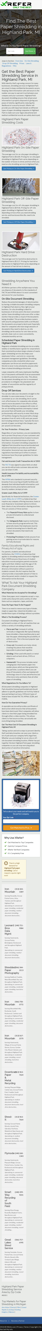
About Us (3, 1321)
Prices (21, 63)
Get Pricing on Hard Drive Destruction (17, 271)
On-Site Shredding (31, 61)
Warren (11, 1312)
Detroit (13, 1307)
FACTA (8, 465)
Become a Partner (17, 1321)
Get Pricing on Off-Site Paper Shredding (18, 222)
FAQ (14, 66)
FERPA (17, 554)
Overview (19, 61)
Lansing (11, 1310)
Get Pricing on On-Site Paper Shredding (17, 168)
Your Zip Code (8, 817)
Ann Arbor (5, 1307)
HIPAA (7, 479)
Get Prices (29, 51)
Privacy (20, 1327)
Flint (18, 1307)
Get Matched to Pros (20, 827)
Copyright (34, 1327)
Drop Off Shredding (10, 63)
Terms (26, 1327)
